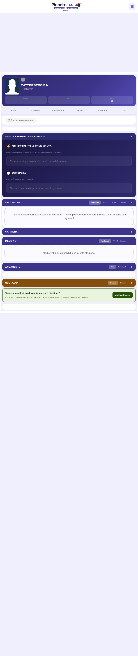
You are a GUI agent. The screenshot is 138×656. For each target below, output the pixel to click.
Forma (123, 203)
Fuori (114, 203)
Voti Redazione (119, 241)
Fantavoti (105, 241)
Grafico (112, 283)
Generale (95, 203)
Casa (105, 203)
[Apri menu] (132, 6)
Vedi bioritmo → (122, 295)
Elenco (123, 283)
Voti (112, 267)
